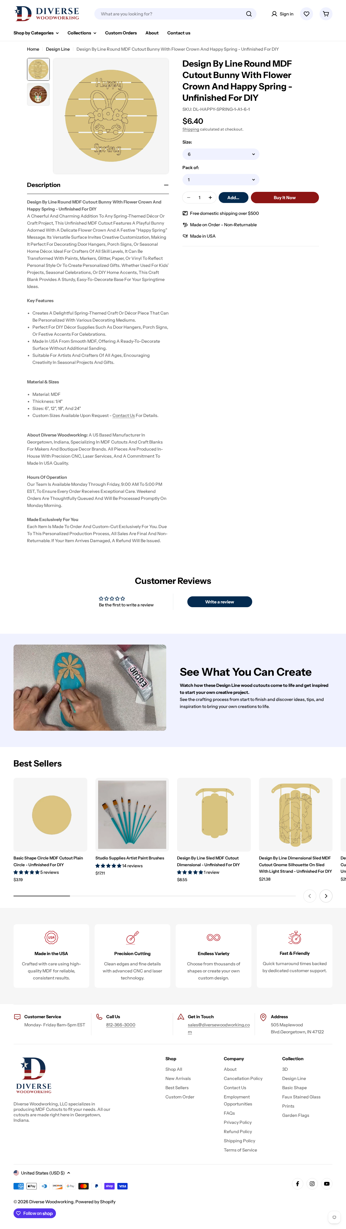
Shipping (190, 129)
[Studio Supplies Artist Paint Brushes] (132, 815)
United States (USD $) (43, 1173)
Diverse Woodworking (51, 1201)
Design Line (58, 49)
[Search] (249, 14)
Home (33, 49)
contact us (123, 415)
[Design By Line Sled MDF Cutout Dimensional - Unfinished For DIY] (214, 815)
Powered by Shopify (95, 1201)
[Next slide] (326, 896)
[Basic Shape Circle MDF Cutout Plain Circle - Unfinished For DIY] (50, 815)
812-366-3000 (120, 1024)
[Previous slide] (309, 896)
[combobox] (175, 14)
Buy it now (285, 197)
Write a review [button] (219, 601)
